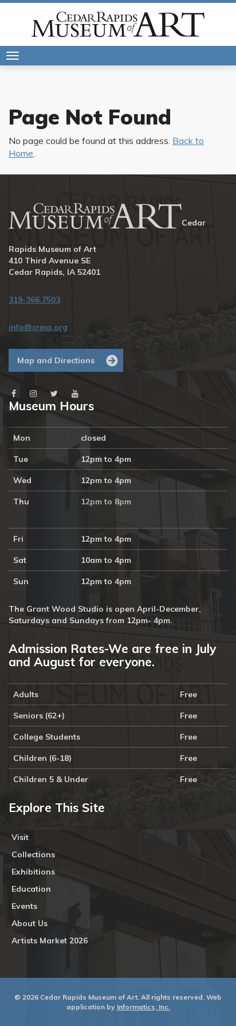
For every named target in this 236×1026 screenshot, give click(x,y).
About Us (29, 923)
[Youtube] (75, 394)
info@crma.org (38, 327)
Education (31, 889)
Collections (33, 854)
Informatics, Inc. (143, 1006)
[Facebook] (14, 394)
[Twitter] (54, 394)
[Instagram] (33, 394)
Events (24, 906)
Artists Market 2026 (49, 940)
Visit (20, 837)
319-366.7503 (34, 299)
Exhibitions (33, 871)
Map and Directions (56, 360)
